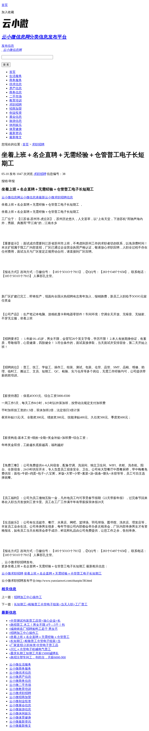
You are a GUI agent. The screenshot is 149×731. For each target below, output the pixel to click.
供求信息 (15, 84)
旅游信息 (15, 121)
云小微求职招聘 (12, 573)
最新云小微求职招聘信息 (56, 197)
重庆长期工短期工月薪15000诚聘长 (34, 653)
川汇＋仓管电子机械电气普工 (30, 649)
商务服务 (15, 80)
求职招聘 (15, 104)
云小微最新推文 (20, 725)
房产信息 (15, 88)
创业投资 (15, 112)
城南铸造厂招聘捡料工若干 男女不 (33, 628)
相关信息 (9, 589)
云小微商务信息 (20, 680)
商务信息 (15, 92)
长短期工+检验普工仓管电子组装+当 (35, 641)
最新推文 (15, 137)
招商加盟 (15, 108)
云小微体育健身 (20, 717)
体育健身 (15, 129)
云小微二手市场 (20, 685)
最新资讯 (15, 133)
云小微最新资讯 (20, 721)
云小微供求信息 (20, 672)
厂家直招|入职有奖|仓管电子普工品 (33, 645)
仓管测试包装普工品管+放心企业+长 (35, 620)
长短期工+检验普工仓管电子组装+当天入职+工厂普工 (50, 604)
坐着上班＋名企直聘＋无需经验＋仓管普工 (39, 637)
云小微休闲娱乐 (20, 713)
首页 (5, 5)
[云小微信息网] (26, 28)
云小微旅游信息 (20, 709)
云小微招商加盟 (20, 697)
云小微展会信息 (20, 705)
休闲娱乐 (15, 125)
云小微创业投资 (20, 701)
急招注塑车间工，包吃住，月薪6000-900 (37, 657)
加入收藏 (8, 12)
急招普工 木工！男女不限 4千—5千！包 (37, 624)
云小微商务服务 (20, 668)
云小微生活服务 (20, 664)
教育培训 (15, 100)
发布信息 (8, 45)
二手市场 (15, 96)
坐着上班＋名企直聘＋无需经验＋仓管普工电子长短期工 (63, 573)
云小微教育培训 (20, 689)
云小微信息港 (29, 197)
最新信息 (9, 612)
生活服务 (15, 76)
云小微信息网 (11, 197)
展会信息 (15, 116)
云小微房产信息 (20, 676)
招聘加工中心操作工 (28, 597)
